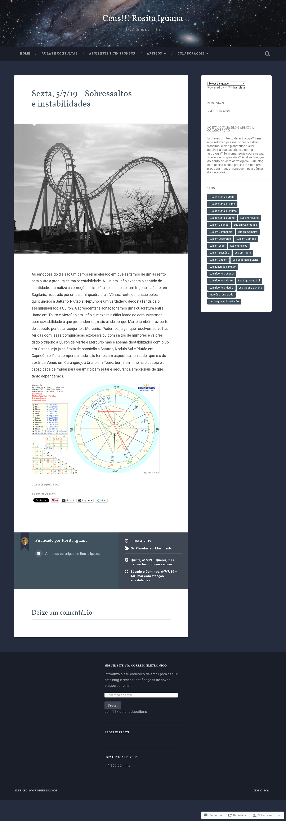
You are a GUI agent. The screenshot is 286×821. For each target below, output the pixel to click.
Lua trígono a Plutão (221, 287)
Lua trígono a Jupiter (222, 273)
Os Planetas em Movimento (151, 548)
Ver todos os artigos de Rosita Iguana (72, 554)
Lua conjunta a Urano (222, 217)
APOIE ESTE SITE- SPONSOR (112, 53)
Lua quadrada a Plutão (223, 266)
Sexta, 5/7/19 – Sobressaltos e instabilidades (82, 99)
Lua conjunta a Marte (222, 197)
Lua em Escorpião (220, 238)
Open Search (267, 54)
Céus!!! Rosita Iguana (143, 19)
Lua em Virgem (218, 259)
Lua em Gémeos (246, 238)
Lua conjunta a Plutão (222, 204)
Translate (238, 87)
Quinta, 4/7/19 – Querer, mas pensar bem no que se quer (152, 562)
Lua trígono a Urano (250, 287)
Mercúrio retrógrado (221, 294)
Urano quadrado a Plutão (224, 301)
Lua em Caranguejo (221, 231)
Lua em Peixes (238, 245)
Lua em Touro (243, 252)
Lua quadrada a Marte (245, 259)
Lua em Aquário (249, 217)
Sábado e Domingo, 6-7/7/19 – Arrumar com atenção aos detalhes (154, 576)
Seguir (113, 705)
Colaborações (191, 53)
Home (25, 53)
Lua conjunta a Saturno (223, 210)
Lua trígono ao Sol (249, 280)
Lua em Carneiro (247, 231)
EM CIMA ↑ (263, 790)
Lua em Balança (219, 224)
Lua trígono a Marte (221, 280)
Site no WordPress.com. (36, 790)
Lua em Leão (217, 245)
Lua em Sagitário (219, 252)
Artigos (154, 53)
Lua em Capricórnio (245, 224)
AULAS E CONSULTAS (59, 53)
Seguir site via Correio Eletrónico (135, 666)
